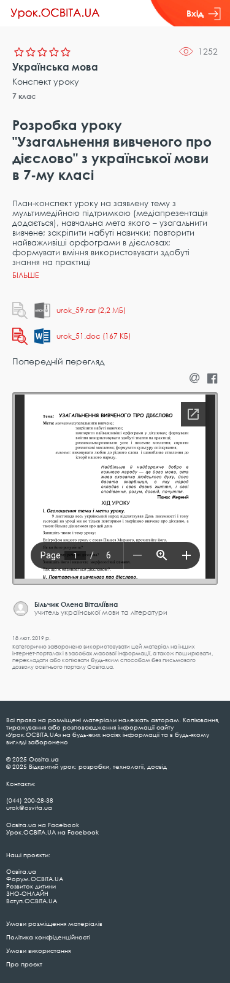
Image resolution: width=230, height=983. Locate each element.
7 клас (24, 96)
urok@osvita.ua (29, 807)
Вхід (195, 13)
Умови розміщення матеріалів (54, 923)
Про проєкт (24, 964)
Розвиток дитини (31, 886)
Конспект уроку (45, 81)
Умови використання (38, 950)
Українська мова (55, 67)
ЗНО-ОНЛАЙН (27, 893)
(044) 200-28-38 (29, 800)
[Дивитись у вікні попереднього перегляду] (20, 310)
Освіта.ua (21, 871)
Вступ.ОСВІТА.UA (31, 900)
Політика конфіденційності (48, 937)
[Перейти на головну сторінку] (55, 13)
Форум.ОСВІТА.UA (34, 878)
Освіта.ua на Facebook (42, 824)
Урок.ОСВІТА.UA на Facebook (52, 832)
